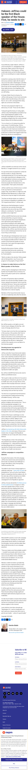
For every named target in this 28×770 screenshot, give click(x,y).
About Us (5, 710)
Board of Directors (7, 725)
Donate (24, 2)
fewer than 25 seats (19, 470)
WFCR (7, 703)
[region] (14, 749)
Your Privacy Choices (14, 767)
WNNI (20, 703)
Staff (4, 722)
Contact (4, 713)
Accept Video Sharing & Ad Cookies (14, 759)
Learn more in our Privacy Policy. (13, 756)
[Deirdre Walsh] (4, 627)
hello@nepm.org (6, 707)
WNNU (13, 703)
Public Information (7, 728)
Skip (14, 763)
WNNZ (10, 703)
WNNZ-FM (16, 703)
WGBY (4, 703)
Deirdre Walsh (10, 22)
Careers (4, 719)
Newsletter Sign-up (7, 716)
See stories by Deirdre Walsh (16, 632)
